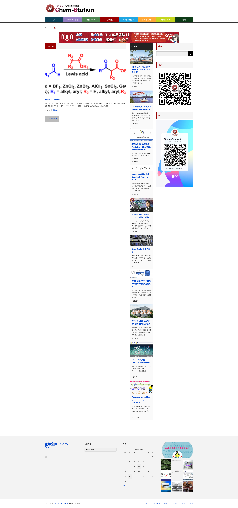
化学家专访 (91, 20)
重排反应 (56, 110)
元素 (184, 20)
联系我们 (174, 503)
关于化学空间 (145, 503)
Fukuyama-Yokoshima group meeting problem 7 (141, 400)
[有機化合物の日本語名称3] (177, 450)
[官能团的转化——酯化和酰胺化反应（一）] (166, 464)
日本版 (183, 503)
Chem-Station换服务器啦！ (141, 250)
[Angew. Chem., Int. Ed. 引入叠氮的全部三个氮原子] (188, 486)
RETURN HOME (52, 119)
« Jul (124, 485)
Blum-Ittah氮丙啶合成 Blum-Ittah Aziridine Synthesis (140, 177)
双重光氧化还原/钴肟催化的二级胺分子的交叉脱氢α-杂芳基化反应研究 (141, 147)
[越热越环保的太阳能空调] (166, 486)
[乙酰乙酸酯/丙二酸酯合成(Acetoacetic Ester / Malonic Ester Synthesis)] (177, 460)
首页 (54, 20)
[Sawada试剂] (188, 464)
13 (139, 466)
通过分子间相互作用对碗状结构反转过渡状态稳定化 (141, 284)
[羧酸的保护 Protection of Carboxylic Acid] (177, 471)
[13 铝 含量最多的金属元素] (177, 486)
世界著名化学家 (128, 20)
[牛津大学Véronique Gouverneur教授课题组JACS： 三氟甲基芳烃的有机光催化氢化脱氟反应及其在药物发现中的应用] (188, 475)
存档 (165, 503)
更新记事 (157, 503)
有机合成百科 (147, 20)
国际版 (191, 503)
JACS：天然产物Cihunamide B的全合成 (141, 361)
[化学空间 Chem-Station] (69, 8)
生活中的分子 (165, 20)
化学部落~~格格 (72, 20)
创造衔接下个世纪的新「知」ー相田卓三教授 (140, 216)
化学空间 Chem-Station (56, 445)
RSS (46, 456)
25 (129, 476)
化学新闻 (109, 20)
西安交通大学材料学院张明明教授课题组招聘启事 (141, 322)
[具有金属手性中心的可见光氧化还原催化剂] (166, 475)
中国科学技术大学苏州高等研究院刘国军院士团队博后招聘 (141, 69)
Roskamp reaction (52, 99)
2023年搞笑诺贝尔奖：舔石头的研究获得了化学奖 (141, 108)
